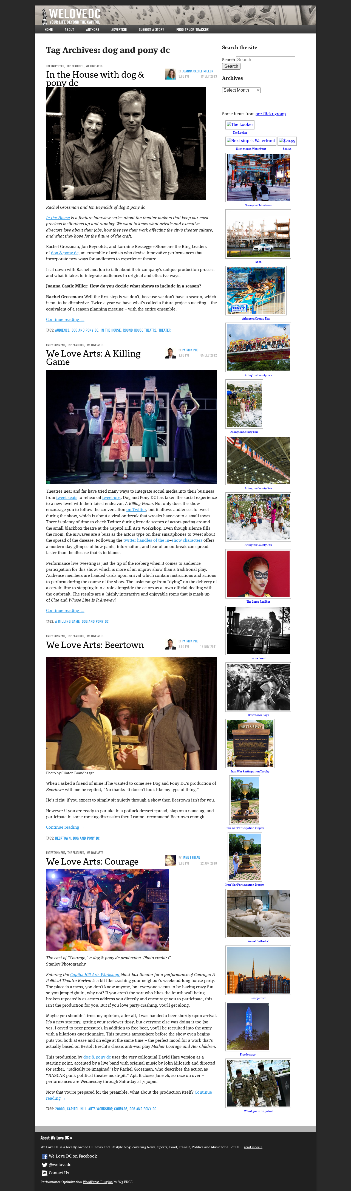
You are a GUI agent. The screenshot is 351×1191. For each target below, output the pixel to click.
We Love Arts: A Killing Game (93, 358)
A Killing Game (67, 621)
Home (49, 29)
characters (192, 540)
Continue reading (65, 320)
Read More (252, 1147)
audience (62, 330)
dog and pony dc (85, 330)
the (161, 540)
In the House (58, 218)
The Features (75, 66)
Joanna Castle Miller (197, 71)
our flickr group (271, 114)
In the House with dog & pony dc (95, 79)
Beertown (63, 838)
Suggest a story (151, 29)
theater (164, 330)
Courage (120, 1109)
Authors (92, 29)
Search (228, 60)
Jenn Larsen (191, 858)
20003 (60, 1109)
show (177, 540)
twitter (129, 540)
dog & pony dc (64, 253)
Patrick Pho (190, 350)
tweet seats (66, 498)
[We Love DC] (178, 17)
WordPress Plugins (98, 1182)
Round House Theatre (139, 330)
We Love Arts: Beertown (95, 645)
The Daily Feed (55, 66)
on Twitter (136, 510)
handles (144, 540)
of (155, 540)
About (69, 29)
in (167, 540)
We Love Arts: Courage (92, 861)
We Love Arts (94, 66)
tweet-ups (111, 498)
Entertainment (55, 345)
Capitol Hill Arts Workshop (95, 975)
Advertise (119, 29)
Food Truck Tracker (192, 29)
